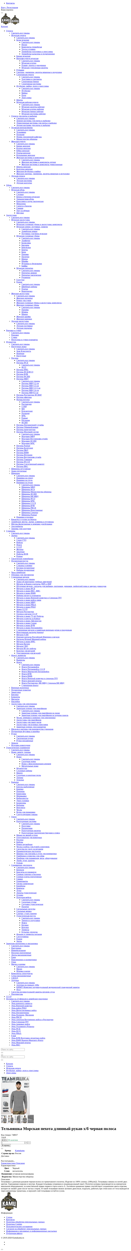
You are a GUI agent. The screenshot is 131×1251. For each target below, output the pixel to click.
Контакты (10, 3)
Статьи (9, 1217)
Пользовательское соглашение (19, 1226)
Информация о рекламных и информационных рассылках (31, 1231)
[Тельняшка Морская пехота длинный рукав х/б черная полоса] (4, 1122)
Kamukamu (20, 1150)
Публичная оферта (14, 1233)
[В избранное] (2, 1148)
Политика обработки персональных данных (25, 1222)
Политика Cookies (14, 1224)
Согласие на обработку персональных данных (26, 1229)
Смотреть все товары (20, 33)
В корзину (6, 1145)
